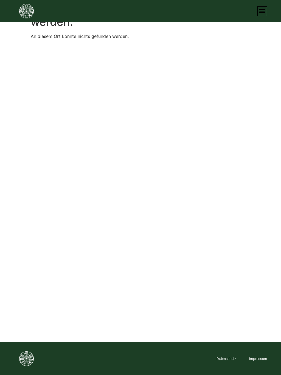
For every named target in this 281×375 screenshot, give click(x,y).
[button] (262, 11)
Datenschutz (226, 359)
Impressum (258, 359)
